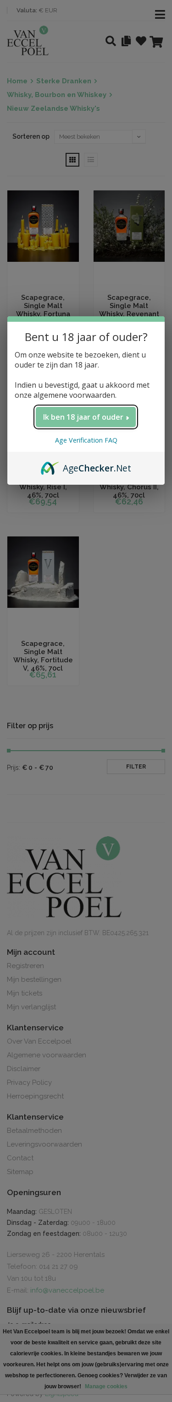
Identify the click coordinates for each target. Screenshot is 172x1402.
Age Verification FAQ (86, 440)
